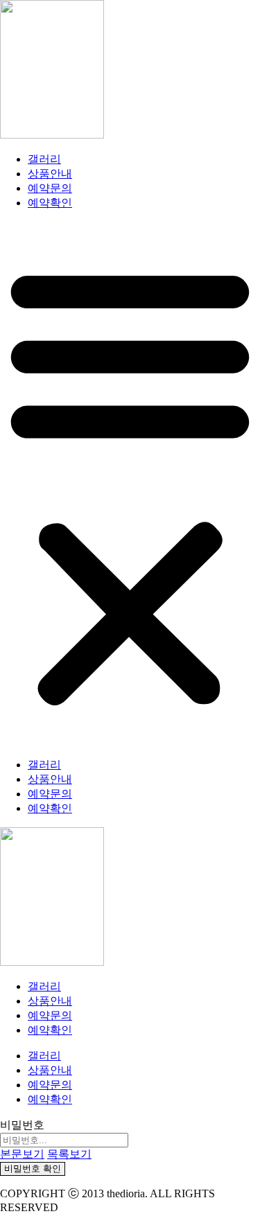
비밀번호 (22, 1125)
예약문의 (50, 188)
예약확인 (50, 203)
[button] (130, 484)
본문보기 (22, 1154)
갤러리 (44, 159)
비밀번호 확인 (32, 1168)
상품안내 (50, 173)
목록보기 (69, 1154)
